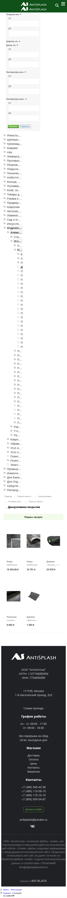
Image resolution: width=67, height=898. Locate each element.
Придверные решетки (21, 203)
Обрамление (18, 443)
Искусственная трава (21, 224)
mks (9, 152)
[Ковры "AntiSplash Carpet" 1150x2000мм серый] (13, 550)
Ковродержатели (21, 439)
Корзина (7, 893)
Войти (6, 889)
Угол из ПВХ (18, 448)
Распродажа (15, 490)
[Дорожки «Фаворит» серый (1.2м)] (33, 605)
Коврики (12, 148)
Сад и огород (15, 219)
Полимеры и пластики (21, 186)
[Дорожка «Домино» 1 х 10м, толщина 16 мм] (53, 550)
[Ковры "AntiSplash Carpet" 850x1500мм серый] (33, 550)
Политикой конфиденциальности (37, 865)
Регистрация (16, 889)
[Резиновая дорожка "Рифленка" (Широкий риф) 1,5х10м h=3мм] (13, 605)
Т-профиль (21, 431)
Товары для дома (18, 194)
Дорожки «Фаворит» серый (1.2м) (32, 620)
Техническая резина (20, 173)
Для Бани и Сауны (19, 477)
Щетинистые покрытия (21, 139)
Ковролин (13, 207)
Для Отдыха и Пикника (22, 481)
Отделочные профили (22, 228)
